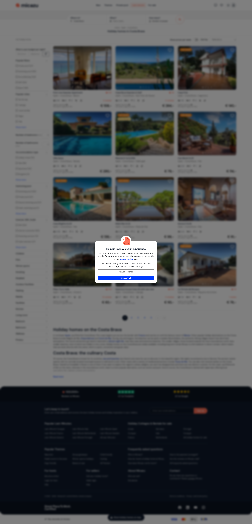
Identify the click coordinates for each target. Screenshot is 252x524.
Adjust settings (126, 272)
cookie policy (126, 259)
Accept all (126, 278)
